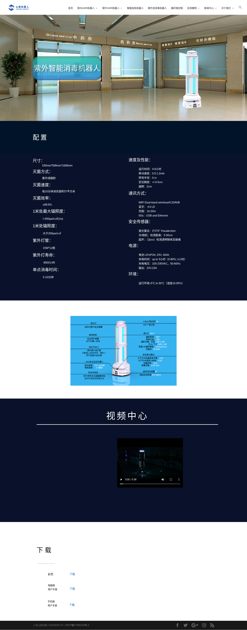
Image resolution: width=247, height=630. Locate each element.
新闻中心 (209, 8)
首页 (70, 8)
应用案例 (192, 8)
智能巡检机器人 (135, 8)
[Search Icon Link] (240, 10)
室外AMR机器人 (110, 8)
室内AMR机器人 (85, 8)
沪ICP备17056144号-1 (77, 625)
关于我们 (226, 8)
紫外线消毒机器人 (157, 8)
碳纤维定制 (177, 8)
